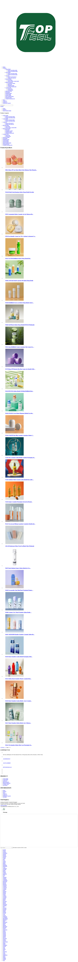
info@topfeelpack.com (7, 767)
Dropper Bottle (8, 95)
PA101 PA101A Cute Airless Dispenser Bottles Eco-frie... (19, 413)
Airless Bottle (8, 69)
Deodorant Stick (8, 97)
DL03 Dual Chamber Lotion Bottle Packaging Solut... (18, 656)
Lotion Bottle (7, 72)
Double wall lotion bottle (12, 74)
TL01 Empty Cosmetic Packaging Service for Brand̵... (18, 501)
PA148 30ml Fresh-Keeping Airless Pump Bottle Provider (19, 192)
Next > (3, 747)
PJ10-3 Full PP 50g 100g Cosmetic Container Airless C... (19, 435)
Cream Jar (7, 75)
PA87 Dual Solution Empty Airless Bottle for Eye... (18, 568)
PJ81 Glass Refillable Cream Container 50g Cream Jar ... (19, 347)
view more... (5, 785)
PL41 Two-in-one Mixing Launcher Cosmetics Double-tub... (20, 524)
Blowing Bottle (8, 78)
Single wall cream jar (12, 77)
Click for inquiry (3, 805)
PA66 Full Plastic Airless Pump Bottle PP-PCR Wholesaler (19, 324)
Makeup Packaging (9, 82)
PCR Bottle (7, 92)
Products (4, 68)
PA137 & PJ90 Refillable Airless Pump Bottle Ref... (18, 258)
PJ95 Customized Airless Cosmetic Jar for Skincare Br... (19, 214)
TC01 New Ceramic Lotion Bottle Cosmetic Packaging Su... (20, 457)
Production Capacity (7, 103)
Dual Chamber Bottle (9, 96)
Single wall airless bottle (12, 70)
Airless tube (10, 88)
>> (5, 747)
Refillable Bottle (8, 93)
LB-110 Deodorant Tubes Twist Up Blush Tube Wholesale (19, 546)
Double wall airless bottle (13, 71)
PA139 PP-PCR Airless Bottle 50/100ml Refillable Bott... (19, 391)
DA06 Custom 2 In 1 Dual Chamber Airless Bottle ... (18, 612)
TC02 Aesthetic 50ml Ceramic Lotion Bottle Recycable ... (19, 479)
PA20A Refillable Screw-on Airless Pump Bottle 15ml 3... (19, 302)
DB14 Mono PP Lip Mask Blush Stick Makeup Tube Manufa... (21, 170)
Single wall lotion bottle (12, 73)
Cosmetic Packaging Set (10, 98)
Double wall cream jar (12, 76)
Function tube (10, 89)
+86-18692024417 (6, 758)
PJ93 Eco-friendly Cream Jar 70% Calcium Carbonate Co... (20, 236)
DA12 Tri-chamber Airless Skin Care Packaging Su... (18, 745)
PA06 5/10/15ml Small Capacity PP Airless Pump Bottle (19, 280)
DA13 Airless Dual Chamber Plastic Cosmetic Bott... (18, 678)
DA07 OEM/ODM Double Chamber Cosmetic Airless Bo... (19, 634)
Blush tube (10, 84)
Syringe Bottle (8, 94)
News (4, 99)
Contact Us (5, 101)
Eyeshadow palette (11, 83)
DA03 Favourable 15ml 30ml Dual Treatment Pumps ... (19, 590)
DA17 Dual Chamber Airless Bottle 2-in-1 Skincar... (18, 723)
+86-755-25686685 (7, 762)
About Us (5, 100)
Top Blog (5, 797)
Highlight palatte (11, 85)
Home (4, 66)
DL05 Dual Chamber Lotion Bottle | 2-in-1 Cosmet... (18, 701)
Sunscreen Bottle (8, 91)
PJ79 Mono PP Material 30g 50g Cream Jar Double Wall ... (20, 369)
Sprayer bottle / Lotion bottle (13, 81)
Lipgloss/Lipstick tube (12, 86)
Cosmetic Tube (8, 87)
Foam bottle (10, 80)
